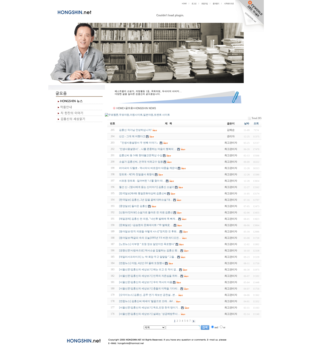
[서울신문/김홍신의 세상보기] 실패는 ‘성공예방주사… (149, 313)
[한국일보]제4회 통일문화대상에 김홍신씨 (143, 193)
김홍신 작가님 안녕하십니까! (135, 130)
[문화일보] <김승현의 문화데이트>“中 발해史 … (146, 225)
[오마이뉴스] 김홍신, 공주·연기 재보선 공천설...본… (148, 294)
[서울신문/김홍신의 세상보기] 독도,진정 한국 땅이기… (149, 307)
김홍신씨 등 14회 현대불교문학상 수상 (140, 155)
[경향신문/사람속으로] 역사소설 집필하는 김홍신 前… (149, 250)
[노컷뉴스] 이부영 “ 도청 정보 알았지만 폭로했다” (147, 244)
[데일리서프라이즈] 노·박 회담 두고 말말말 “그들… (148, 256)
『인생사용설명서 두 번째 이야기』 (139, 142)
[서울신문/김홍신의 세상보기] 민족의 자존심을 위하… (149, 275)
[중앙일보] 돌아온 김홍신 (133, 206)
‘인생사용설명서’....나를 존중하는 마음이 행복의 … (148, 149)
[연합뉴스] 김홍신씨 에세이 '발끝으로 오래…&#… (147, 301)
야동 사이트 (111, 331)
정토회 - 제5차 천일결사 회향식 (136, 174)
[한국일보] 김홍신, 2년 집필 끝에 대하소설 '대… (146, 199)
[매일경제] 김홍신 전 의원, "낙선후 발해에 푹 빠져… (148, 218)
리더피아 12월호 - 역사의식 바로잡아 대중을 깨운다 (148, 168)
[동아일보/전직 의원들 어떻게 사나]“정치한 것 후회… (149, 231)
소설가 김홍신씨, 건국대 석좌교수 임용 (141, 161)
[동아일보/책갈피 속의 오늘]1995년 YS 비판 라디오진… (150, 237)
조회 (256, 123)
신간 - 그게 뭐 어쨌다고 (132, 136)
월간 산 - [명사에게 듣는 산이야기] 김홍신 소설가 (146, 187)
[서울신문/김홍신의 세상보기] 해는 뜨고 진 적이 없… (149, 269)
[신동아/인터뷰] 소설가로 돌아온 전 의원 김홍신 (146, 212)
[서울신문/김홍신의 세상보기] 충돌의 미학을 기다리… (149, 288)
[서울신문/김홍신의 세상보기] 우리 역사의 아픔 (145, 282)
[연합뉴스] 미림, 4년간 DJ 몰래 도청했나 (141, 263)
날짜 (246, 123)
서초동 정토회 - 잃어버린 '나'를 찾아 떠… (142, 180)
